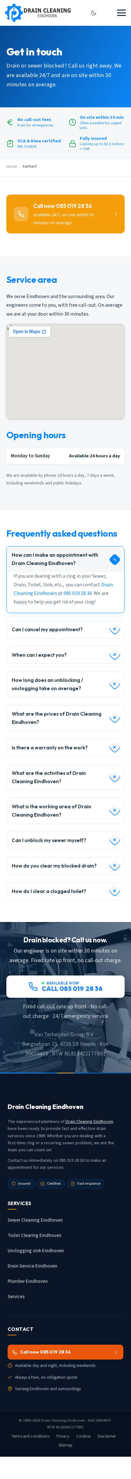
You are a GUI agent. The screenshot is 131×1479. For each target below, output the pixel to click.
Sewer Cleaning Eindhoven (35, 1220)
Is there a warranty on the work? (50, 748)
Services (16, 1296)
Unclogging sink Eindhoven (36, 1250)
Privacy (63, 1436)
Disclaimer (107, 1436)
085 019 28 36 (78, 593)
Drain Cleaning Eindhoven (89, 1121)
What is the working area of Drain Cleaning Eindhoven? (51, 811)
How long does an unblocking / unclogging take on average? (47, 684)
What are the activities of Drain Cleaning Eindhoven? (49, 777)
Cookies (83, 1436)
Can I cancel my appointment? (47, 629)
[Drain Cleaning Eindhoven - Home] (38, 13)
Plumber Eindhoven (28, 1281)
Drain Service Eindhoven (32, 1266)
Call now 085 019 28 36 (45, 1352)
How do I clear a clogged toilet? (49, 891)
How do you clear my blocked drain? (54, 866)
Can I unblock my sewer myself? (49, 840)
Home (11, 166)
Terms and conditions (30, 1436)
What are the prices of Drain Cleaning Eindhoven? (56, 718)
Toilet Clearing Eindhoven (34, 1235)
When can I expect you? (39, 655)
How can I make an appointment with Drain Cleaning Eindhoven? (55, 559)
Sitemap (66, 1445)
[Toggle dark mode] (93, 12)
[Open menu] (121, 13)
